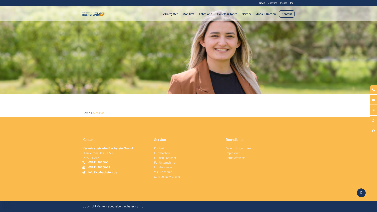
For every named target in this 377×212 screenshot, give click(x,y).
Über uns (272, 2)
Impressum (233, 153)
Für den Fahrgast (165, 158)
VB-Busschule (163, 172)
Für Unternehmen (165, 162)
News (262, 2)
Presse (283, 2)
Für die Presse (163, 167)
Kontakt (159, 148)
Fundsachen (162, 153)
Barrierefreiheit (235, 158)
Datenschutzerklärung (240, 148)
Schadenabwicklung (167, 176)
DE (291, 2)
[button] (86, 113)
